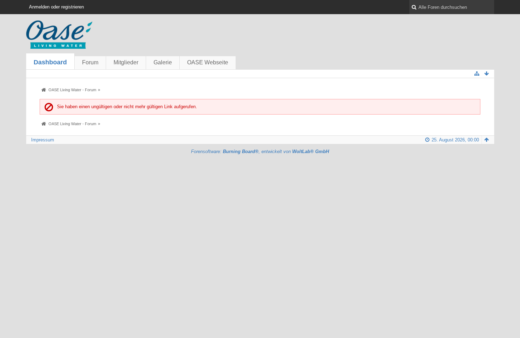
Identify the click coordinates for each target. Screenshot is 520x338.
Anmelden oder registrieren (56, 7)
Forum (90, 62)
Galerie (163, 62)
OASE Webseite (207, 62)
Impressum (42, 139)
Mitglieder (126, 62)
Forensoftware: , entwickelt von (260, 151)
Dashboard (50, 62)
